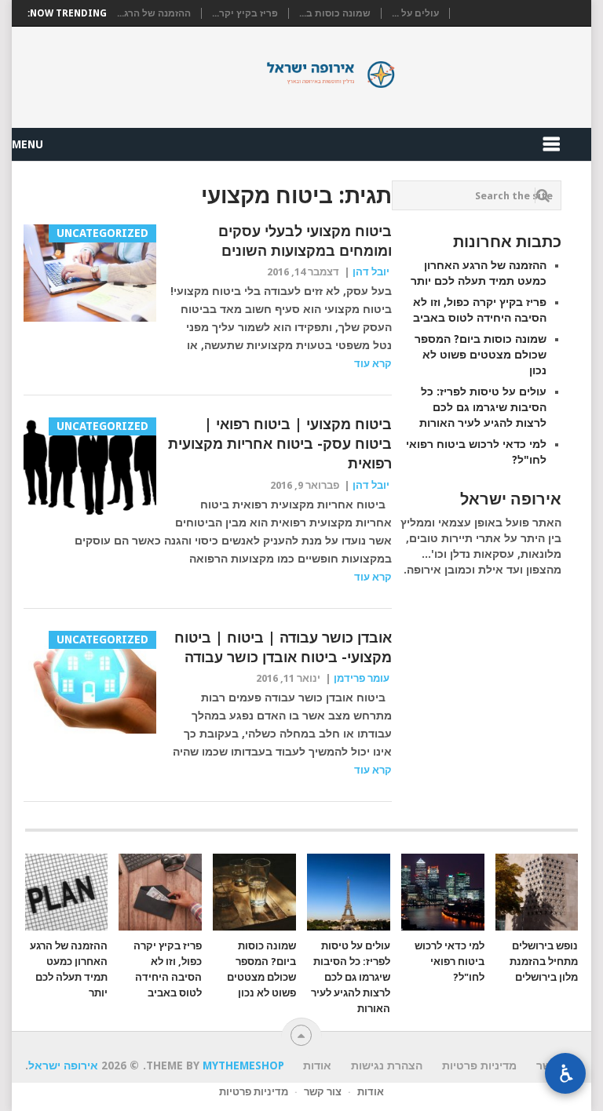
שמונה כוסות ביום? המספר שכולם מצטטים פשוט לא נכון (480, 355)
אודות (370, 1092)
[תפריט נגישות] (565, 1073)
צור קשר (323, 1092)
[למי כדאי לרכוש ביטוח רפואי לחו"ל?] (442, 892)
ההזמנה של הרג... (154, 13)
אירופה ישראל (301, 74)
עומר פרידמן (361, 678)
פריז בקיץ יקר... (245, 13)
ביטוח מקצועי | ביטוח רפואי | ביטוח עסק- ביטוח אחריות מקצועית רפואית (280, 444)
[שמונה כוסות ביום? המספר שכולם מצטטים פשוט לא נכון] (254, 892)
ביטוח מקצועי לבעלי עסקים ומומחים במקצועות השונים (305, 241)
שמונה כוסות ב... (335, 13)
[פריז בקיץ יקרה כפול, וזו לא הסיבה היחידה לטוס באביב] (160, 892)
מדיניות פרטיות (253, 1092)
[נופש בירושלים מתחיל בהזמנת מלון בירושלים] (537, 892)
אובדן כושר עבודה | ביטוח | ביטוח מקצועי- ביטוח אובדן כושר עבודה (283, 647)
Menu (27, 144)
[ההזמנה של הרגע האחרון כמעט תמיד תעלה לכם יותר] (66, 892)
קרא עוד (373, 364)
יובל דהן (371, 272)
